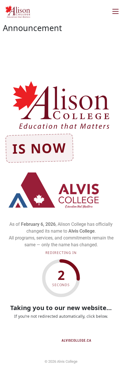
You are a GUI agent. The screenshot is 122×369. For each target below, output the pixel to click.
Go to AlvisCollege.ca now (61, 330)
